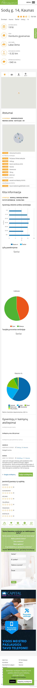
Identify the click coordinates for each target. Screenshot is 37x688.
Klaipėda (4, 667)
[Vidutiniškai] (7, 487)
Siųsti (13, 582)
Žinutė (13, 570)
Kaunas (11, 19)
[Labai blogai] (3, 487)
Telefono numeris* (17, 565)
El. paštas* (14, 559)
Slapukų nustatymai (24, 681)
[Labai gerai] (12, 487)
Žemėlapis (4, 19)
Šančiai (17, 19)
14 (28, 19)
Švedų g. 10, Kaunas (22, 447)
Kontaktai (5, 662)
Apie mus (5, 660)
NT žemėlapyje (23, 660)
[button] (19, 138)
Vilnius (21, 662)
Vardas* (13, 554)
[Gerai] (9, 487)
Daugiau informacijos (18, 677)
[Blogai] (5, 487)
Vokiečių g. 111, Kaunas (23, 458)
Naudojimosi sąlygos (8, 665)
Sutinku (12, 681)
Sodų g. (23, 19)
